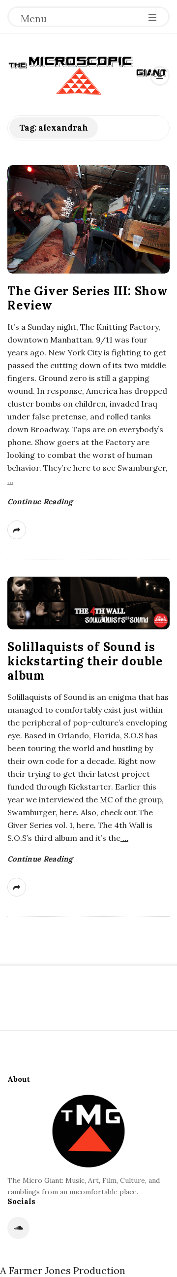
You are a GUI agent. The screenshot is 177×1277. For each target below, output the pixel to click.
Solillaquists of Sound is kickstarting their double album (85, 661)
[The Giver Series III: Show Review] (88, 219)
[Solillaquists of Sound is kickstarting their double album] (88, 603)
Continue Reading (40, 501)
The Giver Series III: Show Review (87, 298)
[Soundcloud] (18, 1228)
